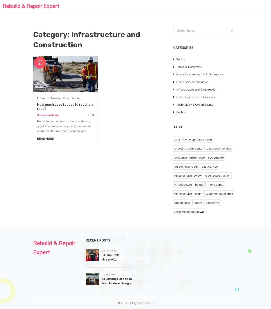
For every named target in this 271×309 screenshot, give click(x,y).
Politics (181, 112)
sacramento (216, 157)
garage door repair (186, 166)
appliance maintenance (189, 157)
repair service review (188, 175)
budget (199, 184)
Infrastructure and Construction (59, 98)
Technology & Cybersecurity (194, 104)
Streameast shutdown (189, 211)
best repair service (219, 148)
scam (198, 193)
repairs (198, 202)
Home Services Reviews (192, 82)
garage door (182, 202)
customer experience (219, 193)
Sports (180, 59)
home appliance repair (197, 139)
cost (177, 139)
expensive (212, 202)
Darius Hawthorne (48, 115)
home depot (216, 184)
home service (183, 193)
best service (210, 166)
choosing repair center (189, 148)
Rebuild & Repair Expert (31, 6)
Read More (45, 138)
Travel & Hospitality (189, 67)
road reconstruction (217, 175)
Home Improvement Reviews (195, 97)
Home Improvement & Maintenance (199, 74)
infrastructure (183, 184)
